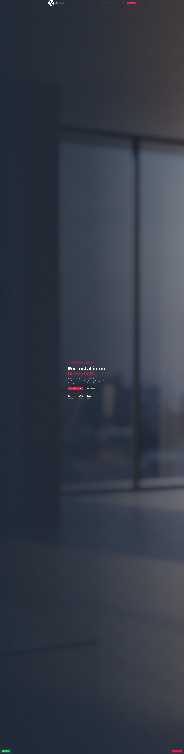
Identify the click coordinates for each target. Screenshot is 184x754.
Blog (124, 2)
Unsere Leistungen (74, 388)
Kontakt (101, 2)
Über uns (96, 2)
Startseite (73, 2)
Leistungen (79, 2)
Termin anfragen (108, 2)
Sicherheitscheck (117, 2)
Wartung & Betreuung (87, 2)
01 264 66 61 (132, 2)
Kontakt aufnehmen (90, 388)
